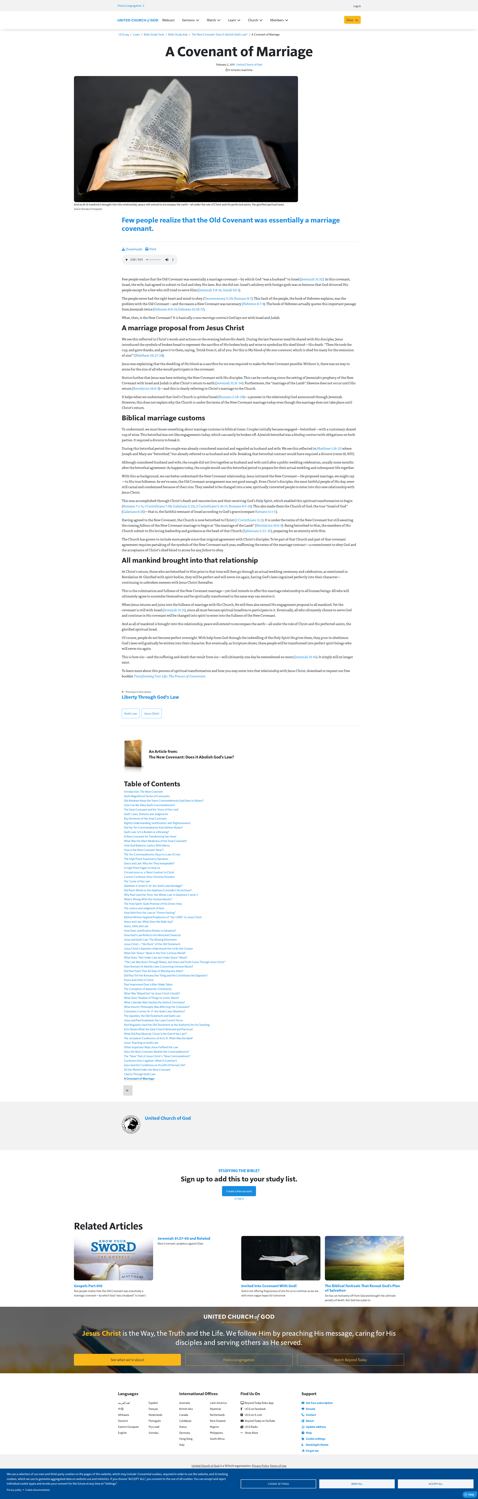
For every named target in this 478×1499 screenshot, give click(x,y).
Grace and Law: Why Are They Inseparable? (149, 863)
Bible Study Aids (178, 34)
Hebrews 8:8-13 (165, 309)
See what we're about (127, 1359)
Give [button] (350, 20)
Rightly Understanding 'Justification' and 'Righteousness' (157, 823)
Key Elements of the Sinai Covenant (145, 818)
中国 (121, 1408)
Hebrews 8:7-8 (253, 304)
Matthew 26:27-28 (149, 355)
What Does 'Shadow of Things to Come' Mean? (151, 997)
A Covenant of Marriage (139, 1078)
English (122, 1432)
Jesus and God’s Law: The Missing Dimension (150, 939)
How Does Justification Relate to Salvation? (150, 930)
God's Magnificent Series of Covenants (147, 796)
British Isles (186, 1408)
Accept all (436, 1483)
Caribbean (185, 1420)
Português (155, 1420)
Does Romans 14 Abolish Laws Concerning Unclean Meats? (158, 966)
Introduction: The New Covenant (143, 791)
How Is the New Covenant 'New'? (144, 850)
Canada (183, 1414)
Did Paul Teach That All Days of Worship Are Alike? (154, 971)
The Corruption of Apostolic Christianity (148, 988)
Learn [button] (232, 20)
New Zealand (217, 1420)
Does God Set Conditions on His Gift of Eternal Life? (154, 1065)
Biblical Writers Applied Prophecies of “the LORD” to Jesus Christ (163, 917)
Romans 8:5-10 (240, 506)
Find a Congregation (130, 5)
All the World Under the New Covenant (147, 1069)
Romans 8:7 (243, 298)
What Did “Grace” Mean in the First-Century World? (155, 953)
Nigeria (214, 1426)
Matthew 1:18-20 (329, 448)
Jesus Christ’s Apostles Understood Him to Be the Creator (158, 948)
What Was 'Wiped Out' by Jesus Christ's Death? (152, 993)
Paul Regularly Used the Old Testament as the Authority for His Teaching (167, 1024)
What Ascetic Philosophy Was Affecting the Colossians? (157, 1006)
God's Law (130, 713)
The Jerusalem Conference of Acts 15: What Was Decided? (158, 1038)
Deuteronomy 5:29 (218, 298)
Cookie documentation (37, 1489)
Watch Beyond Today (350, 1359)
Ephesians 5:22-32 (257, 530)
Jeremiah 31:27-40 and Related (184, 1238)
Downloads (133, 249)
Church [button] (253, 20)
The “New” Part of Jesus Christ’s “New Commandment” (157, 1056)
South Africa (217, 1438)
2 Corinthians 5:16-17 (211, 506)
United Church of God (249, 64)
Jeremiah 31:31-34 (229, 383)
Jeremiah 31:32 (312, 279)
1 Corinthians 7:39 (158, 506)
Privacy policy (14, 1489)
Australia (184, 1402)
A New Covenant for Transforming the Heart (150, 836)
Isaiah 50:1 (231, 290)
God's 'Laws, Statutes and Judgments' (146, 814)
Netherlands (217, 1414)
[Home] (137, 20)
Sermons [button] (188, 20)
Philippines (216, 1432)
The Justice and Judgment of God (144, 908)
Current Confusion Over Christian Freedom (149, 876)
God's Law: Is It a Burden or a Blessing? (146, 832)
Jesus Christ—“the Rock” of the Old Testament (152, 944)
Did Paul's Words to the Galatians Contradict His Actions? (158, 890)
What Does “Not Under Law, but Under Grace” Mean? (155, 957)
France (183, 1426)
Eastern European (128, 1426)
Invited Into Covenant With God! (269, 1285)
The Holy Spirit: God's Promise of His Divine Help (153, 903)
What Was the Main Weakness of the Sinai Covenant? (155, 841)
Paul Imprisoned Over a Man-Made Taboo (148, 984)
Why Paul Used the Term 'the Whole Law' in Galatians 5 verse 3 (161, 894)
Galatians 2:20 (184, 506)
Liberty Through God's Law (150, 697)
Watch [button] (211, 20)
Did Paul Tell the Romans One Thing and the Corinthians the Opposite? (166, 975)
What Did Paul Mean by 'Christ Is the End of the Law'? (155, 1033)
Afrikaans (123, 1414)
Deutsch (123, 1420)
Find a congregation (238, 1359)
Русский (154, 1426)
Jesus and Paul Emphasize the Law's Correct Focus (153, 1020)
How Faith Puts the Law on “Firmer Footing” (150, 912)
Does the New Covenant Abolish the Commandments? (156, 1051)
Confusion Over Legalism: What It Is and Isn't (150, 1060)
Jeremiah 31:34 (305, 657)
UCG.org (124, 34)
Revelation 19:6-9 (146, 388)
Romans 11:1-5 (265, 511)
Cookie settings (278, 1483)
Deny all (357, 1483)
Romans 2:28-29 (231, 397)
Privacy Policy (260, 1466)
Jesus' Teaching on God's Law (141, 1042)
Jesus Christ (151, 713)
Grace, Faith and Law (136, 926)
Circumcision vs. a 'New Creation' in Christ (149, 872)
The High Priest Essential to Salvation (146, 858)
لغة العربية (124, 1402)
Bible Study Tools (154, 34)
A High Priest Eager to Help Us (142, 867)
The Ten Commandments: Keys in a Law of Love (152, 854)
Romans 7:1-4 (133, 506)
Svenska (153, 1432)
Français (153, 1408)
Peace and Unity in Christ (139, 980)
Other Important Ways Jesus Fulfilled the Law (151, 1047)
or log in (239, 1198)
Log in (357, 6)
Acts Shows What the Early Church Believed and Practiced (158, 1029)
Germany (184, 1432)
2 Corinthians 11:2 (249, 520)
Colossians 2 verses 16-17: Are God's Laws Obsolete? (154, 1011)
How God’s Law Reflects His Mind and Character (152, 935)
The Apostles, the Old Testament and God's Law (152, 1015)
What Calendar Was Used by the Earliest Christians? (154, 1002)
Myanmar (215, 1408)
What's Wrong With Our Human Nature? (148, 899)
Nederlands (155, 1414)
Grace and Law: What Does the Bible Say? (148, 921)
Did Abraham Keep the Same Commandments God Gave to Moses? (164, 800)
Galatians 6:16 (133, 511)
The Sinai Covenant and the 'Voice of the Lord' (151, 809)
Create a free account (239, 1191)
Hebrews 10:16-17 (191, 309)
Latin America (218, 1402)
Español (153, 1402)
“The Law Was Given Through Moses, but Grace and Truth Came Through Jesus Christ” (175, 962)
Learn (136, 34)
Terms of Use (278, 1466)
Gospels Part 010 (88, 1285)
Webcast (168, 20)
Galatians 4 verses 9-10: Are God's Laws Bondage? (153, 885)
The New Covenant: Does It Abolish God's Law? (219, 34)
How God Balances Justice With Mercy (147, 845)
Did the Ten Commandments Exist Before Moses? (153, 827)
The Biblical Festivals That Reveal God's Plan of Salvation (362, 1288)
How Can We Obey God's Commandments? (149, 805)
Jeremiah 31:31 (174, 610)
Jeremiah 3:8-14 (210, 290)
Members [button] (277, 20)
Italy (181, 1444)
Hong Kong (186, 1438)
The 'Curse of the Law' (137, 881)
